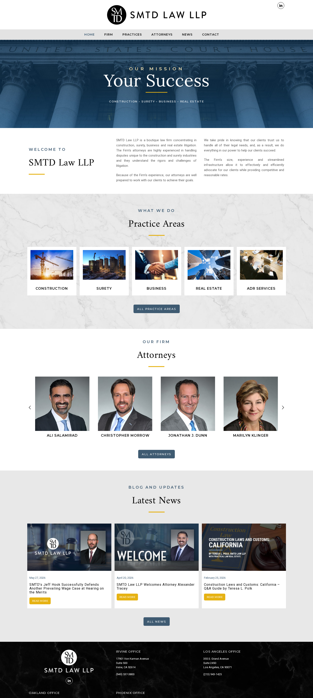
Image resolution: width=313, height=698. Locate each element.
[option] (62, 407)
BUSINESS (157, 288)
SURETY (104, 288)
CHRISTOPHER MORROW (125, 435)
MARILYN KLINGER (250, 435)
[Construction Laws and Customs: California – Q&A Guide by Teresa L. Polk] (244, 547)
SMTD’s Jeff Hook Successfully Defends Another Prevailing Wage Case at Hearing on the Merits (66, 588)
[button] (30, 407)
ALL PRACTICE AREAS (156, 309)
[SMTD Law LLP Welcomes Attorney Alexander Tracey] (157, 547)
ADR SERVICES (261, 288)
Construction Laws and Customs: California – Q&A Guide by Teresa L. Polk (242, 586)
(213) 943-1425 (212, 674)
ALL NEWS (156, 621)
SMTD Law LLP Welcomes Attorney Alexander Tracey (156, 586)
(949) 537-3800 (125, 674)
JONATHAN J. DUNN (187, 435)
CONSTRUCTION (52, 288)
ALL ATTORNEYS (156, 454)
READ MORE (40, 600)
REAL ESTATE (209, 288)
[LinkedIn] (69, 680)
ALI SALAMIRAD (62, 435)
